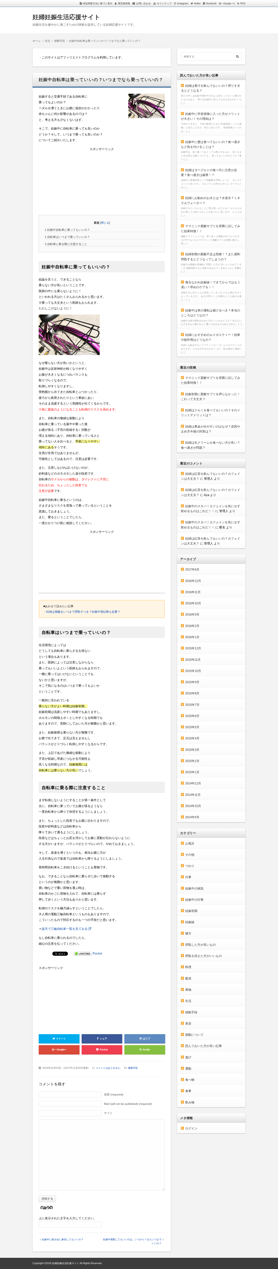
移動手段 (133, 1068)
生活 (188, 1001)
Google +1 (229, 3)
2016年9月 (192, 614)
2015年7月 (192, 704)
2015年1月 (192, 772)
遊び (188, 1057)
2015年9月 (192, 682)
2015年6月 (192, 716)
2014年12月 (193, 783)
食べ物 (189, 1079)
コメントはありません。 (109, 1068)
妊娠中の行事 (194, 899)
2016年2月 (192, 626)
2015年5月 (192, 727)
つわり (189, 866)
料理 (188, 967)
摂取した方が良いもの (200, 944)
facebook (211, 3)
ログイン (191, 1128)
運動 (188, 1068)
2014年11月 (193, 794)
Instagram (182, 3)
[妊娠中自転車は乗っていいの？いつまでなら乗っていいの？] (146, 107)
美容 (188, 1023)
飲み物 (189, 1102)
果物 (188, 989)
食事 (188, 1091)
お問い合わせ (143, 3)
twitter (197, 3)
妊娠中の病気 (194, 888)
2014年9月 (192, 817)
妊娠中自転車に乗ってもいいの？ (67, 229)
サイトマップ (164, 3)
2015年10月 (193, 671)
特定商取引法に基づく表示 (97, 3)
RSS (242, 3)
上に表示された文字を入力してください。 (68, 1218)
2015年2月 (192, 761)
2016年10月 (193, 603)
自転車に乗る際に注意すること (66, 244)
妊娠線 (189, 922)
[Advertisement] (102, 180)
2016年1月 (192, 637)
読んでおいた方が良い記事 (203, 1046)
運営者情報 (124, 3)
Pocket (97, 953)
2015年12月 (193, 648)
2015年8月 (192, 693)
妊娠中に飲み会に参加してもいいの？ (62, 1239)
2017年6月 (192, 569)
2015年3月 (192, 749)
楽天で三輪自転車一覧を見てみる (65, 928)
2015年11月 (193, 659)
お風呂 (189, 843)
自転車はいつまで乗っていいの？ (67, 237)
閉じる (105, 222)
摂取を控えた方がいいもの (203, 956)
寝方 (188, 933)
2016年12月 (193, 581)
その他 (189, 854)
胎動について (194, 1034)
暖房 (188, 978)
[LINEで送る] (83, 953)
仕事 (188, 877)
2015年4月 (192, 738)
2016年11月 (193, 592)
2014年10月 (193, 806)
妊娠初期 (191, 911)
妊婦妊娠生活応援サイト (66, 17)
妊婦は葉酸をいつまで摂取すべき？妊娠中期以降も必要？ (83, 611)
